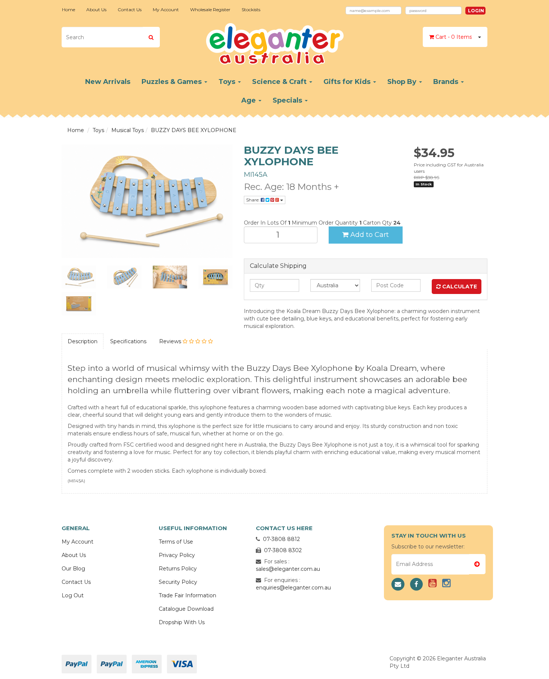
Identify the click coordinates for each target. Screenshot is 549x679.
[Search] (151, 37)
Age (249, 100)
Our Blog (73, 568)
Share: (253, 200)
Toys (227, 82)
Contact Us (130, 9)
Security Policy (178, 582)
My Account (166, 9)
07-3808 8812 (281, 539)
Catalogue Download (186, 609)
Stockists (251, 9)
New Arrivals (107, 82)
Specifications (128, 341)
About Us (96, 9)
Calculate (459, 286)
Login (476, 10)
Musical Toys (127, 130)
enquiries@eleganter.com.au (293, 587)
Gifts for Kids (347, 82)
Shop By (402, 82)
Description (82, 341)
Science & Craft (280, 82)
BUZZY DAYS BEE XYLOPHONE (193, 130)
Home (68, 9)
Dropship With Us (182, 622)
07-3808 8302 (283, 550)
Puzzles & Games (173, 82)
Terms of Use (176, 541)
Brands (446, 82)
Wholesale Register (210, 9)
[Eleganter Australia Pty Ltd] (275, 41)
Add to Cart (368, 235)
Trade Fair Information (187, 595)
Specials (288, 100)
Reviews (171, 341)
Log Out (73, 595)
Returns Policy (178, 568)
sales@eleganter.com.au (288, 569)
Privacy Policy (177, 555)
